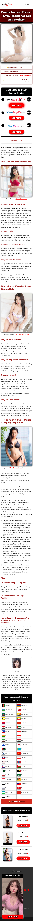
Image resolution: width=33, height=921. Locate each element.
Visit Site (16, 105)
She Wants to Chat (12, 875)
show (19, 140)
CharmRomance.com (22, 334)
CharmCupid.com (21, 199)
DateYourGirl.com (25, 75)
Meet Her (13, 916)
